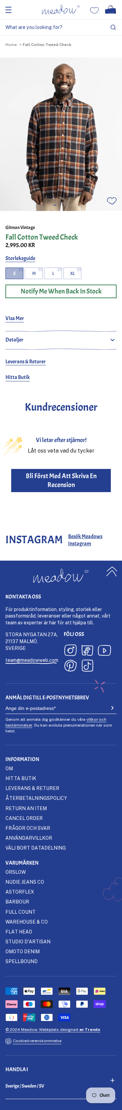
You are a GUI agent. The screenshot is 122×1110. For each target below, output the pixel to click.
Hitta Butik (17, 377)
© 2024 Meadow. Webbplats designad (52, 1029)
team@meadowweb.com (31, 660)
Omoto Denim (22, 951)
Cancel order (24, 818)
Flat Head (18, 931)
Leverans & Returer (25, 361)
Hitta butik (20, 778)
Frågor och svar (27, 828)
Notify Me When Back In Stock (61, 291)
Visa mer (14, 318)
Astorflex (19, 892)
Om (9, 768)
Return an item (26, 808)
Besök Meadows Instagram (85, 540)
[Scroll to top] (111, 572)
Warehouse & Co (26, 922)
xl (72, 273)
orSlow (15, 872)
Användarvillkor (28, 838)
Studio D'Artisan (27, 941)
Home (11, 44)
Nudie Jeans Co (24, 882)
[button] (55, 205)
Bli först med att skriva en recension (61, 480)
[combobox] (61, 27)
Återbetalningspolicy (36, 798)
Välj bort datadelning (35, 848)
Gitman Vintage (20, 227)
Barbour (17, 901)
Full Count (20, 912)
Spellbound (21, 961)
